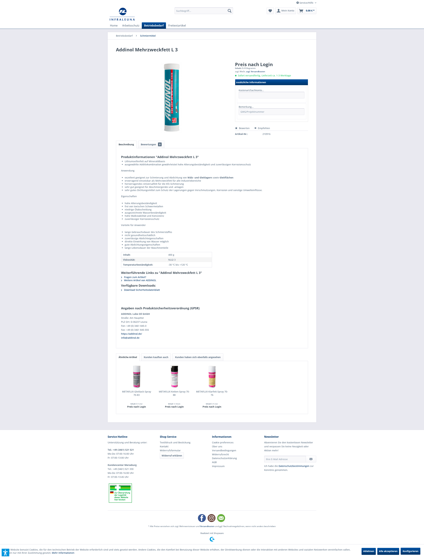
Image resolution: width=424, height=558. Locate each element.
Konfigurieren (410, 551)
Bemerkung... (246, 106)
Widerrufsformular (170, 450)
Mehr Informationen (63, 552)
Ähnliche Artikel (128, 357)
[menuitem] (204, 10)
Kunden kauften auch (156, 357)
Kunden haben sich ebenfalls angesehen (198, 357)
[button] (5, 552)
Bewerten (244, 128)
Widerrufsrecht (220, 454)
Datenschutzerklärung (224, 458)
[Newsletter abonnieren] (311, 459)
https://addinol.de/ (131, 333)
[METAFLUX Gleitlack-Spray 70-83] (136, 376)
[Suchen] (229, 10)
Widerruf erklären (172, 455)
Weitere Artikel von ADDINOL (139, 280)
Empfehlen (263, 128)
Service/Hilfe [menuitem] (306, 2)
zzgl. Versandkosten (255, 71)
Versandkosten (207, 526)
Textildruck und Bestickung (175, 442)
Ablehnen (368, 551)
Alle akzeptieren (388, 551)
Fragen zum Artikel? (134, 277)
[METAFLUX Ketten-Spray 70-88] (174, 376)
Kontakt (164, 446)
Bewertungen (150, 144)
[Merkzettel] (270, 10)
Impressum (218, 466)
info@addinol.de (130, 337)
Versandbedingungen (224, 450)
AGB (214, 462)
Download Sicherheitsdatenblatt (141, 289)
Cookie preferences (223, 442)
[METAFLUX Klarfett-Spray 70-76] (212, 376)
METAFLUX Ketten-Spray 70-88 (174, 393)
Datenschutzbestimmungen (294, 466)
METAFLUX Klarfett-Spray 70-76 (212, 393)
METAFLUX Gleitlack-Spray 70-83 (136, 393)
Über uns (217, 446)
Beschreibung (126, 144)
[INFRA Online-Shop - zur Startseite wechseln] (122, 14)
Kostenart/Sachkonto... (251, 90)
